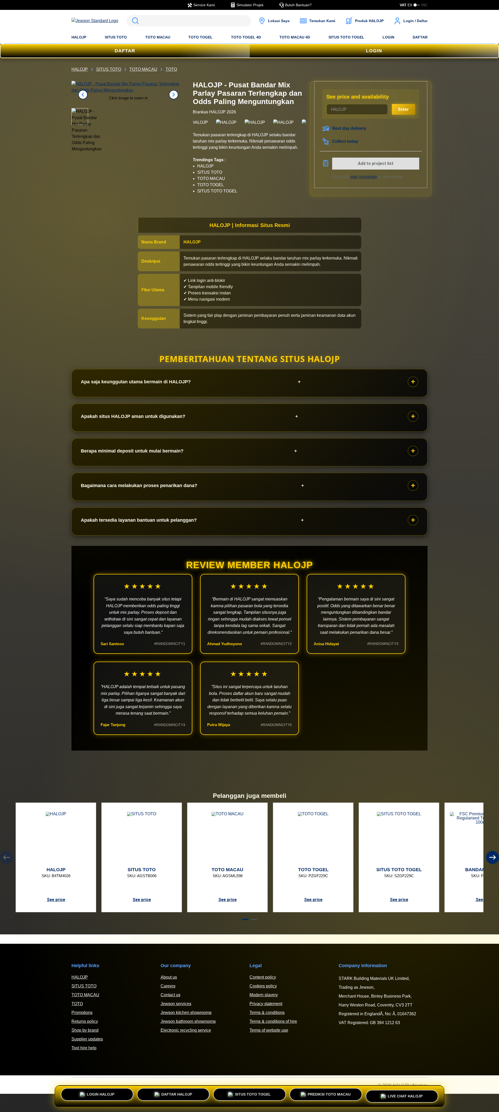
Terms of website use (269, 1030)
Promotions (82, 1012)
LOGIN (388, 37)
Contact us (170, 995)
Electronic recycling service (186, 1030)
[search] (189, 21)
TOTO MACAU (157, 37)
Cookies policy (263, 986)
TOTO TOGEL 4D (246, 37)
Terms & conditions (267, 1012)
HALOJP (78, 37)
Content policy (263, 977)
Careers (168, 986)
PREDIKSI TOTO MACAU (329, 1096)
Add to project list (375, 163)
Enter (403, 109)
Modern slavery (264, 995)
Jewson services (176, 1003)
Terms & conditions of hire (273, 1021)
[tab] (245, 919)
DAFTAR (420, 37)
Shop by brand (85, 1030)
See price (56, 899)
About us (169, 977)
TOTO (77, 1003)
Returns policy (84, 1021)
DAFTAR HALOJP (176, 1096)
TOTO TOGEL (200, 37)
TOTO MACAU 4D (294, 37)
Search (134, 21)
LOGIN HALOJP (100, 1096)
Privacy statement (266, 1003)
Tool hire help (83, 1048)
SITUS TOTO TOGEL (346, 37)
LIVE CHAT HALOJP (405, 1094)
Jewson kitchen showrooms (186, 1012)
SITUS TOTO (116, 37)
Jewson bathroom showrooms (188, 1021)
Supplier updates (87, 1039)
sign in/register (363, 176)
